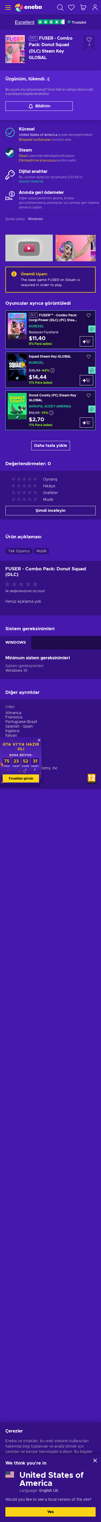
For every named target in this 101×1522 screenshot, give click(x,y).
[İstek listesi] (71, 7)
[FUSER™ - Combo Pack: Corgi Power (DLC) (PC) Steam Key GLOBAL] (50, 330)
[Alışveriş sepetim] (83, 7)
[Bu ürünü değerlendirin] (23, 584)
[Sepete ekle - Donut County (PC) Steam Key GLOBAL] (86, 422)
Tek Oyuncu (19, 551)
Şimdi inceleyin (50, 511)
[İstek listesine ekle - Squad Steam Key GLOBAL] (89, 358)
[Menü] (7, 7)
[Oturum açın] (95, 7)
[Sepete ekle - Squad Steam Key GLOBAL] (86, 380)
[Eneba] (28, 7)
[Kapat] (95, 1460)
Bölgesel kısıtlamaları (35, 139)
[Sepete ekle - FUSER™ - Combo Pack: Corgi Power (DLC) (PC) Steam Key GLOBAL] (86, 341)
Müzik (41, 551)
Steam (24, 155)
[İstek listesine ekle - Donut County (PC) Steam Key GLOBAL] (89, 397)
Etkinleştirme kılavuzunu (38, 160)
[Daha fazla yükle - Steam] (10, 153)
